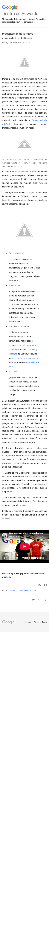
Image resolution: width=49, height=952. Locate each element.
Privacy (37, 622)
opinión (23, 505)
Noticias (33, 590)
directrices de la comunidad (25, 358)
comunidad (25, 171)
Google (28, 622)
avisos (13, 590)
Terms (44, 622)
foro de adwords (22, 590)
